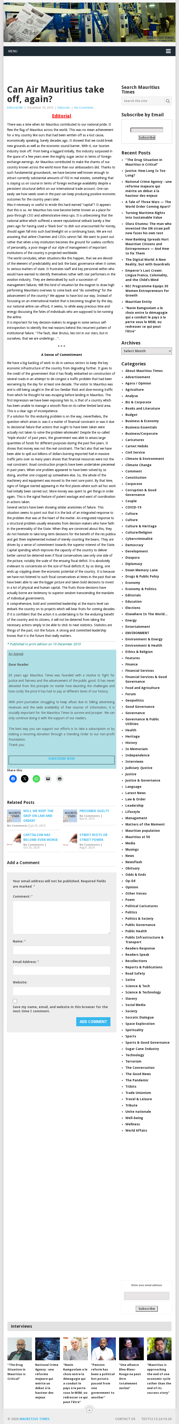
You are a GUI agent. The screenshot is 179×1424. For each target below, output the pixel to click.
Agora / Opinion (138, 383)
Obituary (132, 868)
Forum (130, 694)
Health (130, 730)
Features (132, 658)
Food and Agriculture (142, 688)
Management (136, 818)
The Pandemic (136, 1080)
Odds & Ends (135, 874)
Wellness (132, 1124)
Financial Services (139, 670)
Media (130, 843)
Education (133, 601)
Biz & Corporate (138, 402)
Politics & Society (139, 918)
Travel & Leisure (138, 1099)
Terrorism (133, 1061)
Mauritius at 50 (137, 837)
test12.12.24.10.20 (156, 1419)
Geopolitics (134, 700)
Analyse (131, 396)
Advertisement (137, 377)
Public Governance (140, 925)
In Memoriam (136, 749)
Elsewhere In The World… (146, 614)
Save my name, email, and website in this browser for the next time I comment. (60, 1009)
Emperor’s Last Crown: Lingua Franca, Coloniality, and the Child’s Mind (146, 275)
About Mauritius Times (144, 371)
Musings (132, 849)
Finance (131, 664)
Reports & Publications (143, 967)
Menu (12, 51)
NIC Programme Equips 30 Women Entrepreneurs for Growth (147, 290)
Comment (133, 471)
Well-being (134, 1118)
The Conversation (140, 1068)
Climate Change (138, 465)
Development (136, 551)
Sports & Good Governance (147, 1042)
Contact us (125, 1419)
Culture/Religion (138, 532)
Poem (130, 900)
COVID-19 (133, 507)
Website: (20, 982)
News (129, 856)
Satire (130, 980)
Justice (130, 774)
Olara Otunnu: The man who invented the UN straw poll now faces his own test (148, 228)
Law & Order (135, 799)
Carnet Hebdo (136, 446)
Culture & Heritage (141, 526)
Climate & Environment (144, 459)
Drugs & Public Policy (142, 576)
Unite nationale (138, 1111)
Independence (137, 755)
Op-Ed (130, 881)
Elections (132, 608)
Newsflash (133, 862)
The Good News (138, 1074)
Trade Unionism (138, 1093)
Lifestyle (132, 812)
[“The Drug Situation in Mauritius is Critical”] (19, 1348)
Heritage (132, 736)
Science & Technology (143, 992)
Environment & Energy (144, 639)
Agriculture (134, 389)
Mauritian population (142, 830)
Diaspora (132, 557)
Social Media (135, 1005)
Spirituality (134, 1030)
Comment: (22, 896)
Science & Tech (137, 986)
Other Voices (136, 893)
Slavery (131, 998)
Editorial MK (15, 107)
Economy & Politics (140, 589)
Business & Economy (142, 421)
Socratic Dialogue (139, 1017)
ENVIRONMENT (137, 633)
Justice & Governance (142, 780)
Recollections (136, 961)
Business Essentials (141, 427)
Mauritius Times (34, 1419)
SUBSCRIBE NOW (61, 758)
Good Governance (140, 707)
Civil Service (135, 452)
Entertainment (137, 626)
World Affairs (136, 1130)
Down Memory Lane (141, 570)
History (131, 743)
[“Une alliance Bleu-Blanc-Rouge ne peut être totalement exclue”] (131, 1348)
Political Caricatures (141, 906)
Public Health (136, 931)
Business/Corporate (141, 433)
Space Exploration (140, 1024)
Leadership (134, 805)
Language (133, 787)
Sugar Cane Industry (142, 1049)
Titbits (130, 1086)
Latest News (135, 793)
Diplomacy (133, 564)
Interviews (134, 761)
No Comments (83, 107)
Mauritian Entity (138, 302)
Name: (19, 941)
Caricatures (134, 440)
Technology (134, 1055)
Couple (131, 501)
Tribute (131, 1105)
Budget (131, 415)
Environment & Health (143, 645)
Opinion (131, 887)
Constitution (135, 477)
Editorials (64, 107)
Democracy (134, 545)
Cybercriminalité (139, 539)
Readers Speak (137, 954)
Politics (131, 912)
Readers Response (140, 948)
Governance (135, 713)
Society (131, 1011)
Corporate (133, 484)
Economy (132, 583)
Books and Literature (142, 408)
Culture (131, 513)
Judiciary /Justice (138, 768)
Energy (131, 620)
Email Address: (26, 961)
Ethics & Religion (139, 652)
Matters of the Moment (145, 824)
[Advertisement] (88, 67)
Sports (130, 1036)
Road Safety (135, 973)
